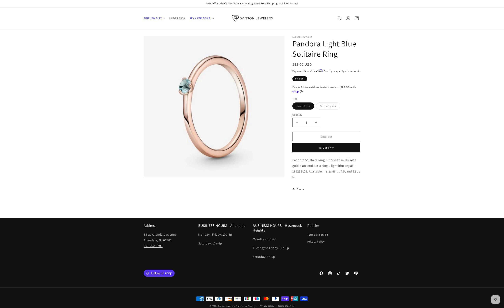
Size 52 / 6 (305, 107)
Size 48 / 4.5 (330, 107)
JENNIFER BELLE (200, 18)
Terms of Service (317, 234)
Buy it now (326, 148)
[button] (154, 18)
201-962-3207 (153, 246)
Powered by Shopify (245, 306)
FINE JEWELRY (153, 18)
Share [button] (300, 189)
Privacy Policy (315, 241)
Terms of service (286, 305)
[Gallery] (214, 106)
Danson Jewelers (226, 306)
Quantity (297, 114)
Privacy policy (266, 305)
